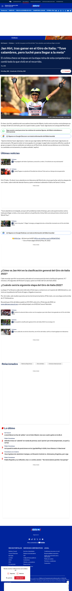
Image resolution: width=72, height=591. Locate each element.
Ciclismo (11, 43)
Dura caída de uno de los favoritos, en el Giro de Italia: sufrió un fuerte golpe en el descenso (41, 331)
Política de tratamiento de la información (51, 556)
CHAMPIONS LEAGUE (39, 10)
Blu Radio (11, 555)
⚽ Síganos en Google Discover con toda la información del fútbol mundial (30, 136)
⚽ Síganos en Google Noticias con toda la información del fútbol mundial (30, 233)
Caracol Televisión (13, 553)
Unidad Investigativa (35, 1)
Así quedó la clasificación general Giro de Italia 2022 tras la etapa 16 (34, 322)
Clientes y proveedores (29, 562)
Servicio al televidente (28, 551)
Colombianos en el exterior (11, 452)
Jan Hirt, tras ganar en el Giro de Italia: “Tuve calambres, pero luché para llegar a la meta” (38, 43)
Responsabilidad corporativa (51, 553)
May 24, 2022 (45, 240)
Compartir (67, 71)
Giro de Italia (40, 363)
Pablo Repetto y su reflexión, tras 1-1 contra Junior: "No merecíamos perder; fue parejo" (36, 460)
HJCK (10, 560)
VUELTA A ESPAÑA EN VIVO (23, 10)
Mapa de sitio (26, 564)
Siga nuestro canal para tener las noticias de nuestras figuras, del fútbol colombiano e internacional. (34, 131)
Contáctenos (26, 560)
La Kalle (11, 557)
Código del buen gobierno (29, 557)
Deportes (12, 573)
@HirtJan (17, 238)
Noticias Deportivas (27, 363)
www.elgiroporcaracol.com (9, 304)
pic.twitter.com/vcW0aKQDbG (49, 238)
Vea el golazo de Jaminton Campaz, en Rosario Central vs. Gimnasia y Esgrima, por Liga (36, 454)
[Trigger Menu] (2, 6)
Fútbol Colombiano (9, 438)
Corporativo (47, 563)
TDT (24, 555)
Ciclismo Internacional (55, 363)
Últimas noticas (17, 1)
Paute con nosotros (28, 566)
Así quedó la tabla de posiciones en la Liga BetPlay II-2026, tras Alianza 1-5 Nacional (34, 448)
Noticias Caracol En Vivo (48, 1)
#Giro (36, 238)
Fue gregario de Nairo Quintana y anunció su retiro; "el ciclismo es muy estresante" (38, 161)
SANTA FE (11, 10)
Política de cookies (48, 558)
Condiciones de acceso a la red (51, 551)
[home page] (10, 1)
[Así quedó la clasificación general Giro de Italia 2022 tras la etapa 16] (6, 322)
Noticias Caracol (13, 551)
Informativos (59, 1)
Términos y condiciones (50, 561)
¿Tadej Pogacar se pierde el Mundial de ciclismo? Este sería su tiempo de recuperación (39, 171)
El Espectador (12, 564)
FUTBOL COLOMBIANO (53, 10)
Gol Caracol (26, 1)
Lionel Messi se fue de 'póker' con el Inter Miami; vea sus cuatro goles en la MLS (33, 435)
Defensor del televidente (29, 553)
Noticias (21, 573)
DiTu (10, 562)
